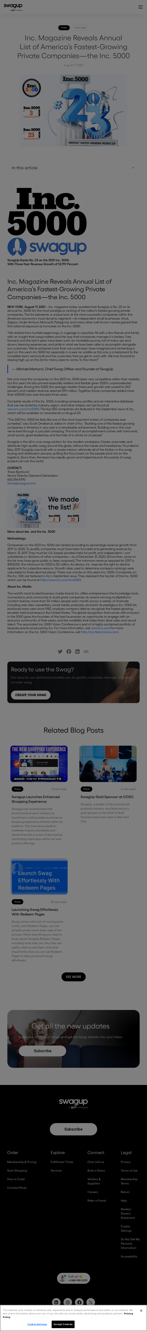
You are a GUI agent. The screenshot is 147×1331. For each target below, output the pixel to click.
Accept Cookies (63, 1324)
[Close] (141, 1311)
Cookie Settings (37, 1324)
